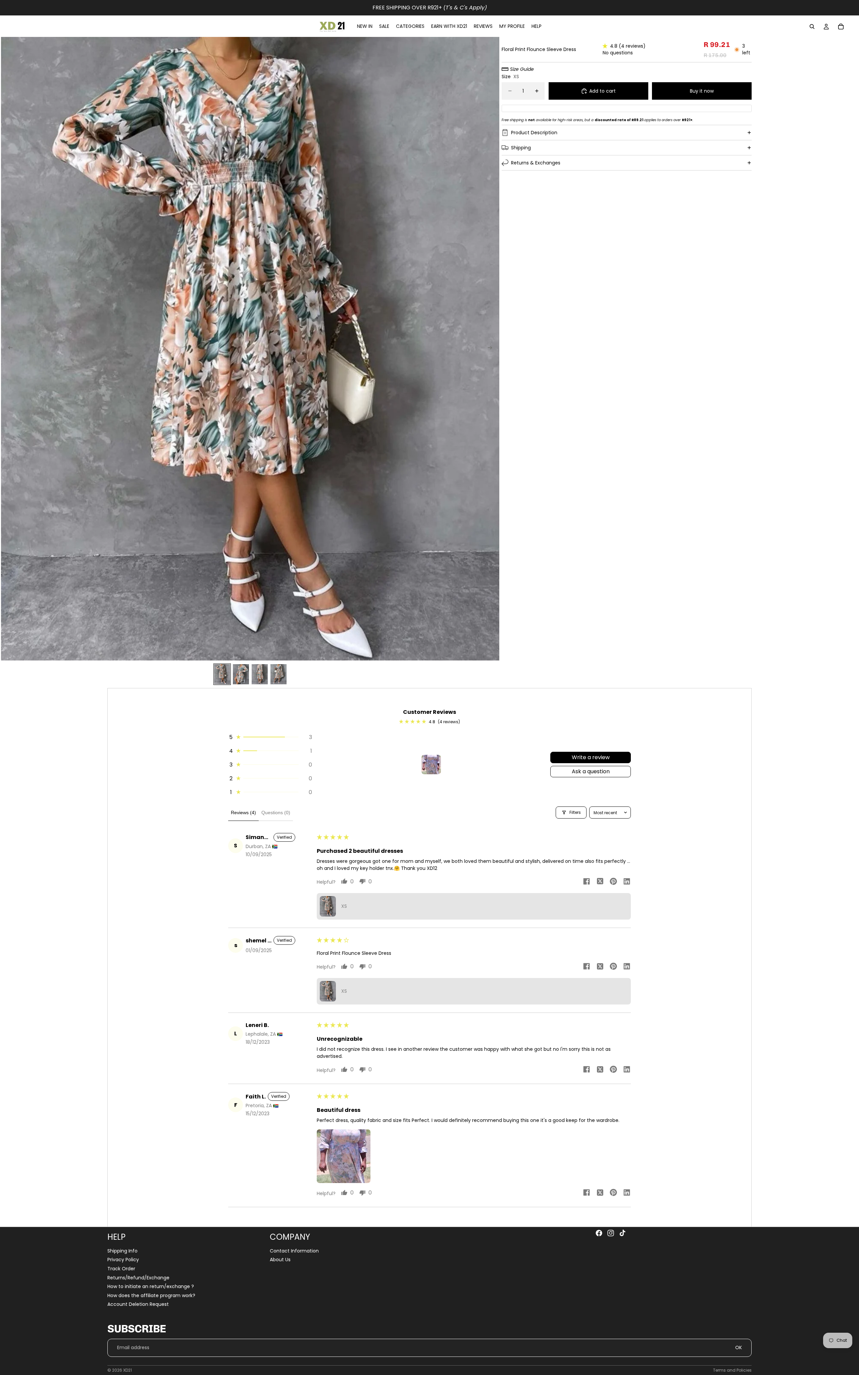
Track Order (121, 1268)
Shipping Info (122, 1250)
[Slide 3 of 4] (260, 674)
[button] (606, 46)
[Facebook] (599, 1233)
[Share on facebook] (587, 882)
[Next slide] (492, 348)
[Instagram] (611, 1233)
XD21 (127, 1370)
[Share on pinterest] (613, 882)
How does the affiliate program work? (151, 1295)
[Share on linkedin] (627, 882)
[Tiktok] (622, 1233)
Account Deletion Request (138, 1304)
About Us (280, 1260)
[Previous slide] (8, 348)
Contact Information (294, 1250)
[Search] (812, 26)
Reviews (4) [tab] (243, 812)
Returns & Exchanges (535, 162)
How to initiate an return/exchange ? (150, 1286)
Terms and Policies (732, 1370)
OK (738, 1347)
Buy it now (702, 90)
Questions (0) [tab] (275, 812)
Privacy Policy (123, 1260)
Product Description (534, 132)
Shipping (521, 147)
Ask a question (591, 771)
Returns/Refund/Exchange (138, 1277)
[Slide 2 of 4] (241, 674)
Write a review (591, 757)
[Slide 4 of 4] (278, 674)
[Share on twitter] (600, 882)
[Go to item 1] (431, 764)
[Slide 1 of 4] (222, 674)
